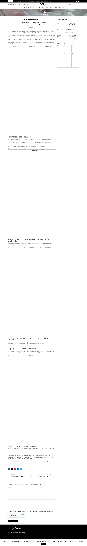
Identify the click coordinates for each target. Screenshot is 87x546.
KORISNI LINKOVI (32, 527)
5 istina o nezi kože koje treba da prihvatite (73, 36)
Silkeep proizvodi (34, 19)
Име (9, 501)
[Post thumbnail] (62, 24)
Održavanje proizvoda (33, 536)
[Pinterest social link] (15, 468)
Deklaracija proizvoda (52, 531)
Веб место (10, 506)
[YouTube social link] (77, 1)
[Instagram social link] (75, 1)
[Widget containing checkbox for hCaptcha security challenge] (16, 515)
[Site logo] (43, 4)
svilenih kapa (20, 342)
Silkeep (30, 25)
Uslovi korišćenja (51, 529)
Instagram (21, 461)
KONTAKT (68, 527)
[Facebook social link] (74, 1)
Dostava (30, 534)
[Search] (72, 4)
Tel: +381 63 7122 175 (70, 531)
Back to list (31, 475)
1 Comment (76, 26)
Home (40, 14)
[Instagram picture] (60, 48)
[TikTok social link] (78, 1)
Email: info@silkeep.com (70, 529)
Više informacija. (80, 541)
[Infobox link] (12, 4)
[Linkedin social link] (18, 468)
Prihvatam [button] (43, 543)
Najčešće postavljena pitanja (34, 529)
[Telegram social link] (21, 468)
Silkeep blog (45, 14)
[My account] (70, 4)
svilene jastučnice (24, 142)
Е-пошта (34, 501)
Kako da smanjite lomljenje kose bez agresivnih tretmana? (73, 23)
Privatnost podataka (52, 534)
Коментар (10, 487)
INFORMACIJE (51, 527)
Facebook (16, 461)
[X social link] (12, 468)
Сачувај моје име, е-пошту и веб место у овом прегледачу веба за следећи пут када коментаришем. (31, 511)
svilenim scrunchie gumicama (34, 243)
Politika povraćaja (32, 531)
